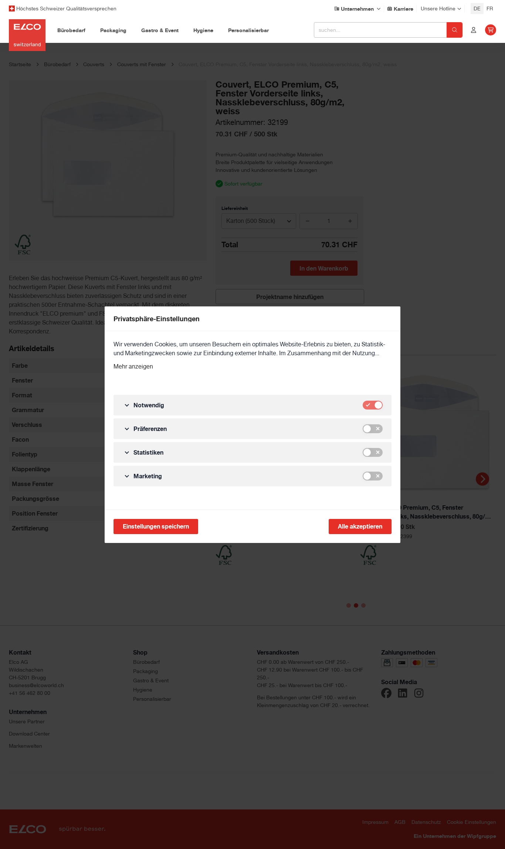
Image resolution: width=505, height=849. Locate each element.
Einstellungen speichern (156, 526)
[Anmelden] (473, 29)
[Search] (454, 30)
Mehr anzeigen (133, 366)
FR (490, 8)
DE (477, 8)
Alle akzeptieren (360, 526)
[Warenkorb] (490, 29)
